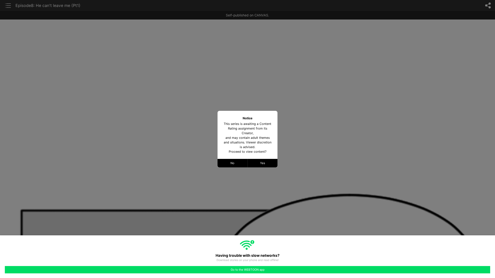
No (232, 163)
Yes (262, 163)
